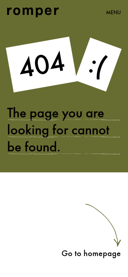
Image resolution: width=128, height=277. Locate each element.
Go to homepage (91, 253)
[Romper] (33, 12)
